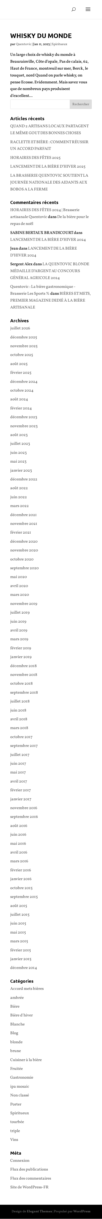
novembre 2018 (23, 675)
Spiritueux (59, 44)
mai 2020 (18, 577)
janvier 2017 (20, 799)
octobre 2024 (21, 390)
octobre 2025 (21, 355)
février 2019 (20, 648)
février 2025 (20, 372)
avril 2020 (19, 586)
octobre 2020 (21, 559)
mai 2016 (18, 843)
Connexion (19, 1160)
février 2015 (20, 950)
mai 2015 (18, 932)
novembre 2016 (23, 808)
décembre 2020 (23, 541)
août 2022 (19, 488)
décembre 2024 (23, 381)
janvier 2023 (21, 470)
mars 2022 (19, 506)
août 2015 (18, 906)
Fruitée (16, 1069)
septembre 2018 (24, 692)
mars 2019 (19, 639)
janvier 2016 (21, 879)
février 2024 (21, 408)
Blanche (17, 1024)
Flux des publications (29, 1169)
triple (15, 1131)
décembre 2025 (23, 337)
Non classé (19, 1095)
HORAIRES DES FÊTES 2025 (35, 158)
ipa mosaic (19, 1086)
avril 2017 (18, 781)
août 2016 (18, 826)
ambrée (17, 998)
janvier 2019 (21, 657)
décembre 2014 (23, 968)
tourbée (17, 1122)
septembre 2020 (24, 568)
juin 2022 (18, 497)
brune (15, 1051)
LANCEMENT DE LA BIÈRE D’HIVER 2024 (48, 239)
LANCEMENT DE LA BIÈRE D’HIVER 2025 (47, 166)
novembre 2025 (23, 346)
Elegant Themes (39, 1211)
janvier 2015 (20, 959)
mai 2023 (18, 461)
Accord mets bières (27, 988)
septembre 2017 (24, 746)
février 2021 (20, 532)
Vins (14, 1140)
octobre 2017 (21, 737)
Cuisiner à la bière (26, 1060)
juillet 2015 (19, 914)
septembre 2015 (24, 897)
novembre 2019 (23, 604)
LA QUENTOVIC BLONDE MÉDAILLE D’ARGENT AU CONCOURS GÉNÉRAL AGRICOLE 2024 (49, 271)
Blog (14, 1033)
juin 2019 (18, 621)
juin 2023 (18, 452)
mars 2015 (19, 941)
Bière (14, 1006)
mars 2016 (19, 861)
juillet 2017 (19, 755)
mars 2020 (19, 595)
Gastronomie (21, 1077)
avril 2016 (18, 852)
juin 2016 (18, 834)
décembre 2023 (23, 417)
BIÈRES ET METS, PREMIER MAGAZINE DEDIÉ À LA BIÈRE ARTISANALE (50, 300)
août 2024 (19, 399)
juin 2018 (18, 710)
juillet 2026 (20, 328)
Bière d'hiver (21, 1015)
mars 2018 (19, 728)
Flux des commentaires (30, 1178)
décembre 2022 (23, 479)
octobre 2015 (21, 888)
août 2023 (19, 435)
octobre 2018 (21, 683)
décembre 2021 (23, 515)
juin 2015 (18, 923)
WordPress (81, 1211)
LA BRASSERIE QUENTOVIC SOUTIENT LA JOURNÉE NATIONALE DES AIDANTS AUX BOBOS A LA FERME (49, 182)
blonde (16, 1042)
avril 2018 (18, 719)
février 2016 (20, 870)
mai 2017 (18, 772)
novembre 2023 (24, 426)
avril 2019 (18, 630)
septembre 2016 (24, 817)
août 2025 (19, 364)
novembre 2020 (24, 550)
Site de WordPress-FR (29, 1187)
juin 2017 (18, 763)
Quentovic (23, 44)
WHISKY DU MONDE (41, 35)
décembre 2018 (23, 666)
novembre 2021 (23, 523)
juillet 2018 (20, 701)
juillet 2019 (20, 612)
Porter (15, 1104)
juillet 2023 (20, 443)
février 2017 (20, 790)
